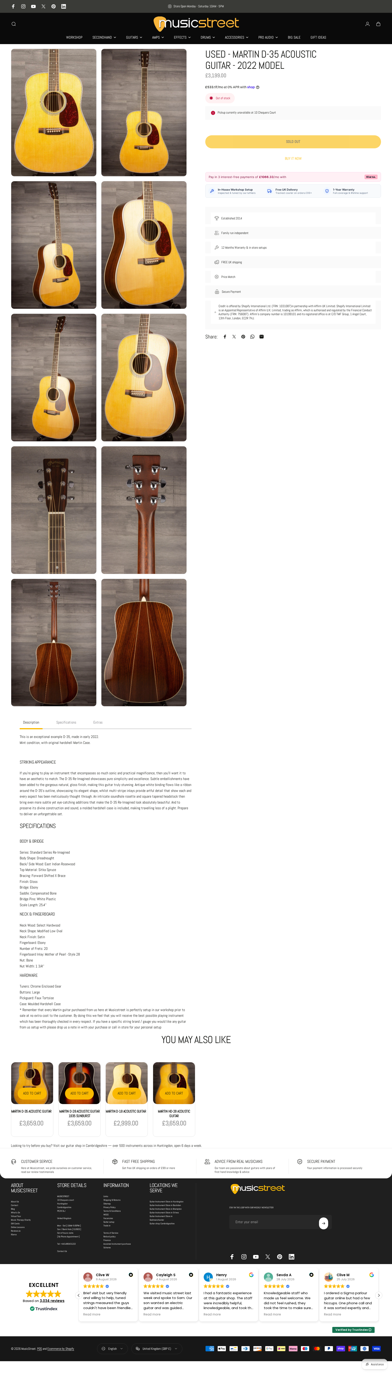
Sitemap (107, 1203)
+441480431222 (68, 1243)
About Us (15, 1201)
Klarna (14, 1234)
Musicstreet (117, 1009)
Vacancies (108, 1218)
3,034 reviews (52, 1300)
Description (31, 722)
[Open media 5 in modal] (53, 377)
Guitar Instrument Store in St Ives (164, 1212)
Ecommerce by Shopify (60, 1349)
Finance (107, 1240)
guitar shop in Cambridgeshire (86, 1145)
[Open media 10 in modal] (144, 642)
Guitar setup (108, 1221)
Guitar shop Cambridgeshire (162, 1223)
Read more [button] (91, 1315)
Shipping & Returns (112, 1199)
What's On (15, 1212)
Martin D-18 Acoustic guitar (126, 1111)
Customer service (36, 1161)
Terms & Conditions (112, 1210)
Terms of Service (110, 1232)
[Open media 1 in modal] (53, 112)
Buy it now (293, 158)
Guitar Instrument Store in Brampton (166, 1208)
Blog (13, 1208)
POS (39, 1349)
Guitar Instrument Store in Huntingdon (167, 1201)
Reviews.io (16, 1230)
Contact (14, 1205)
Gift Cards (15, 1223)
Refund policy (109, 1236)
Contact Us (62, 1251)
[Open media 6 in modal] (144, 377)
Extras (98, 722)
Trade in (107, 1225)
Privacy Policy (109, 1207)
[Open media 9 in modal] (53, 642)
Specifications (66, 722)
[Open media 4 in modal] (144, 245)
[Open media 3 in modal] (53, 245)
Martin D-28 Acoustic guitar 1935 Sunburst (79, 1113)
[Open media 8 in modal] (144, 510)
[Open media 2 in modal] (144, 112)
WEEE (106, 1214)
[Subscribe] (323, 1223)
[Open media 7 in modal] (53, 510)
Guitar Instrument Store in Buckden (165, 1205)
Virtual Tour (16, 1216)
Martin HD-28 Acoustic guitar (174, 1113)
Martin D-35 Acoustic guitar (31, 1111)
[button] (378, 1295)
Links (105, 1196)
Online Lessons (18, 1227)
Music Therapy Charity (21, 1219)
